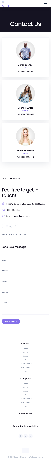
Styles (25, 356)
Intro (25, 352)
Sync (25, 360)
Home (25, 349)
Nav (25, 371)
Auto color (25, 367)
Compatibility (25, 363)
